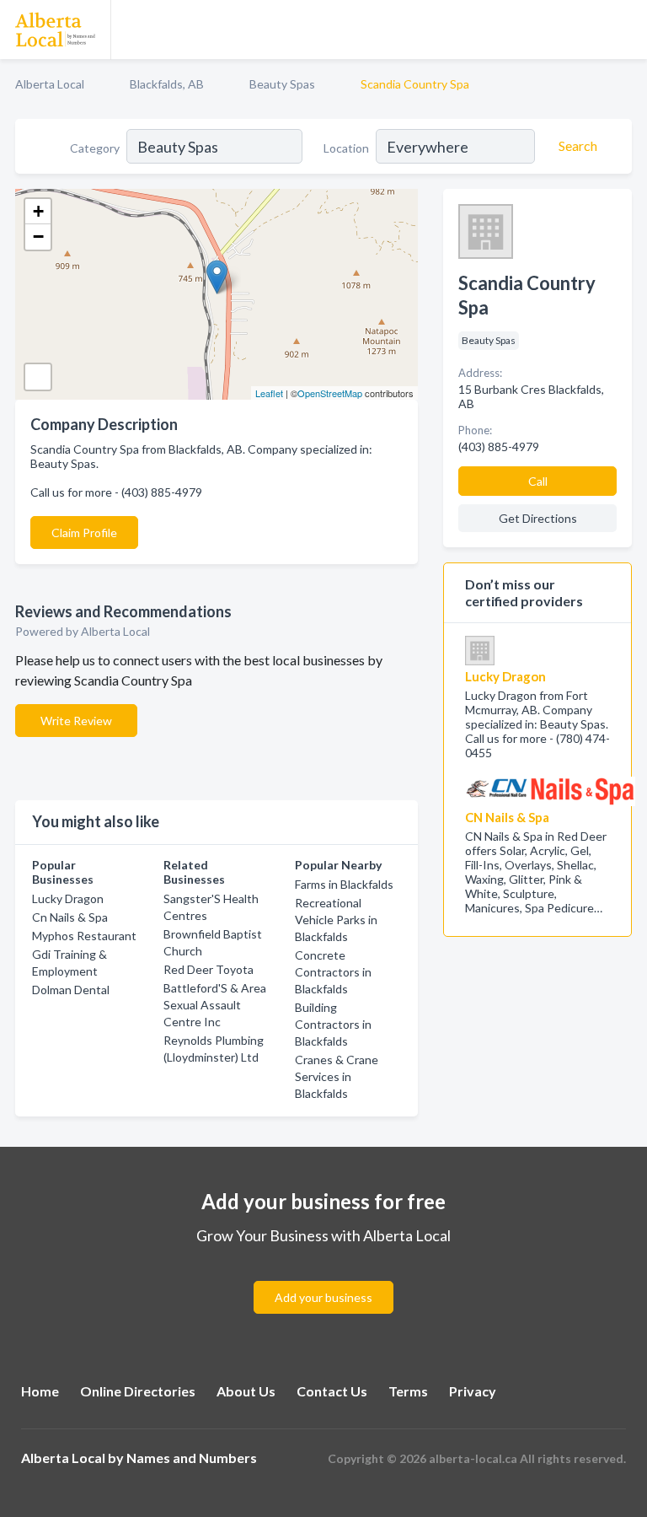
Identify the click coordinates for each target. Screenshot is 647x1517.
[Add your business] (323, 1277)
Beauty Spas (282, 84)
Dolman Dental (71, 989)
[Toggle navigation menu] (624, 29)
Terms (408, 1391)
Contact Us (332, 1391)
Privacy (472, 1391)
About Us (246, 1391)
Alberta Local (49, 84)
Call (538, 481)
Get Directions (538, 518)
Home (40, 1391)
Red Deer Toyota (208, 969)
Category (95, 148)
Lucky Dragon (68, 898)
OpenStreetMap (329, 393)
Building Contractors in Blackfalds (333, 1024)
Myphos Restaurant (84, 935)
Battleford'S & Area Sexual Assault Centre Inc (214, 1005)
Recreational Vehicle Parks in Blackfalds (336, 920)
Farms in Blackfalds (344, 884)
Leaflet (269, 393)
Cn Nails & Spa (70, 917)
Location (346, 148)
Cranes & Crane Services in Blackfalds (336, 1076)
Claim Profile (84, 532)
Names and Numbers (191, 1458)
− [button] (38, 236)
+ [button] (38, 211)
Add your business (323, 1297)
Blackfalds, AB (167, 84)
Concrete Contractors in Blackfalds (333, 972)
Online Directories (137, 1391)
